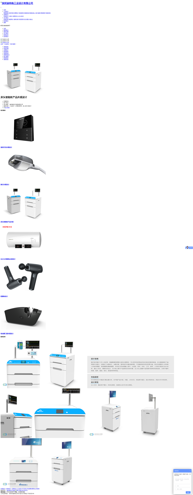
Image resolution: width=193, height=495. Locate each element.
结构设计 (8, 488)
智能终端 (26, 13)
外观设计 (3, 488)
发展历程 (6, 19)
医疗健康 (38, 13)
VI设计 (10, 16)
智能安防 (48, 13)
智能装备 (6, 13)
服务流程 (16, 19)
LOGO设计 (21, 16)
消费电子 (16, 13)
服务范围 (6, 31)
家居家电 (21, 13)
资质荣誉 (21, 19)
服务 (5, 22)
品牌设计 (6, 14)
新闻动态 (6, 34)
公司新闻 (37, 488)
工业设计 (6, 11)
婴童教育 (43, 13)
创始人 (31, 19)
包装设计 (6, 16)
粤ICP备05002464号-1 (22, 490)
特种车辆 (11, 13)
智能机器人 (32, 13)
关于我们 (6, 17)
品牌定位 (15, 16)
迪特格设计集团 (11, 490)
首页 (5, 9)
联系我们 (6, 21)
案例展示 (6, 30)
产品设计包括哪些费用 (28, 488)
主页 (2, 44)
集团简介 (11, 19)
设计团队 (26, 19)
